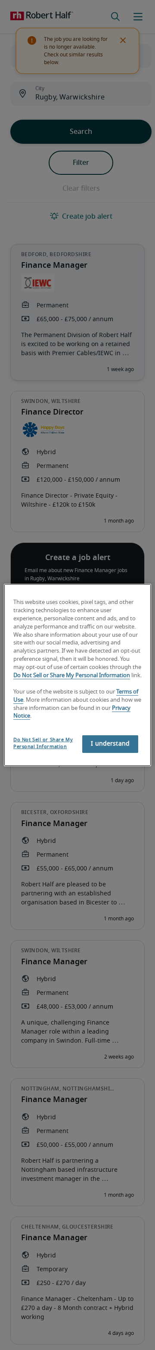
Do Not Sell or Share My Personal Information (71, 675)
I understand (110, 744)
